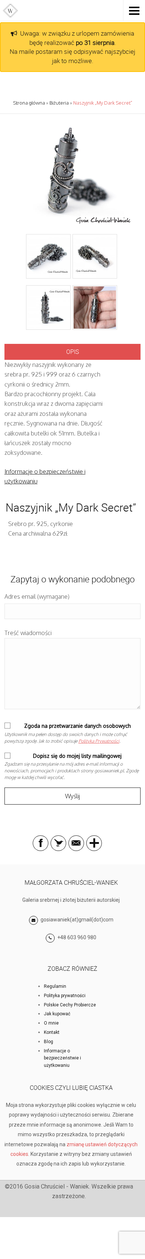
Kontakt (51, 1032)
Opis (72, 352)
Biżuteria (59, 103)
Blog (48, 1041)
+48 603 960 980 (76, 937)
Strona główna (29, 103)
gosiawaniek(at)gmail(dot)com (76, 920)
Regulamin (55, 986)
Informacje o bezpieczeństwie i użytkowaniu (62, 1058)
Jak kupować (57, 1013)
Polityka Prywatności (98, 741)
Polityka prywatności (65, 995)
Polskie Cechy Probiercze (70, 1004)
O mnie (51, 1023)
